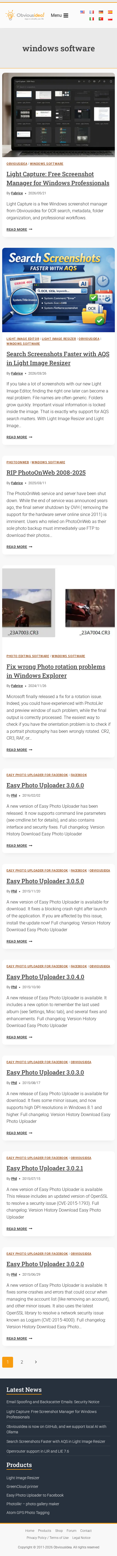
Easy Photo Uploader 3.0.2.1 (45, 1168)
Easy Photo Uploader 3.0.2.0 (45, 1264)
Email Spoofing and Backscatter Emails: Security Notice (53, 1402)
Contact (86, 1531)
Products (44, 1531)
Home (29, 1531)
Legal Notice (81, 1538)
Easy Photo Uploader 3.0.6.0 (45, 785)
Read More (19, 229)
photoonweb (18, 462)
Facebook (79, 775)
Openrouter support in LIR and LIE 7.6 (38, 1451)
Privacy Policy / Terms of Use (48, 1538)
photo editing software (28, 656)
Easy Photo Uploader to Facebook (35, 1495)
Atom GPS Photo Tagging (28, 1512)
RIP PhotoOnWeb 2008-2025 (46, 472)
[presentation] (58, 115)
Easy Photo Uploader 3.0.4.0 (45, 977)
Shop (59, 1531)
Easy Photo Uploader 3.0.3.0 (45, 1072)
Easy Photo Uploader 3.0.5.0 (45, 881)
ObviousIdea (17, 164)
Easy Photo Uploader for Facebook (37, 775)
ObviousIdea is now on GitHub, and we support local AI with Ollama (56, 1429)
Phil (14, 795)
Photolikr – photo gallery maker (33, 1504)
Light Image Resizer (59, 339)
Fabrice (17, 193)
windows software (46, 164)
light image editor (23, 339)
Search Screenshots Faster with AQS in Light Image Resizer (56, 1441)
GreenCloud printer (22, 1486)
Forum (71, 1531)
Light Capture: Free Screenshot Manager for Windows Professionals (52, 1414)
